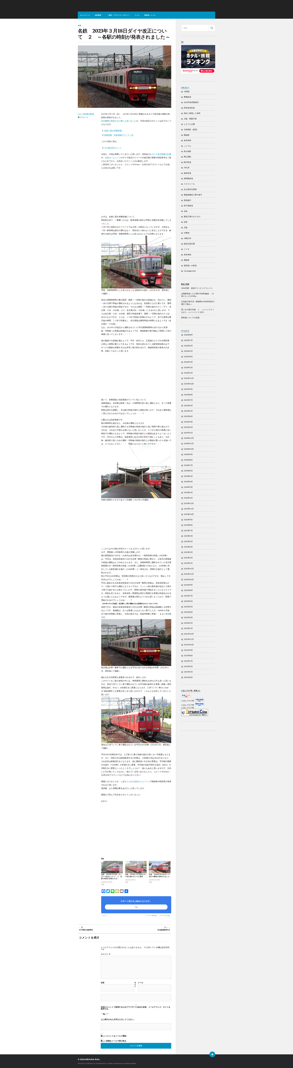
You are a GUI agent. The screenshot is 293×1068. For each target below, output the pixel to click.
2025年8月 (188, 394)
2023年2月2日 (88, 114)
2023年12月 (189, 503)
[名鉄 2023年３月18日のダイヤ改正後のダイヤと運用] (136, 867)
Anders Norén (130, 1063)
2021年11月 (189, 639)
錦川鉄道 (187, 162)
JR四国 (186, 91)
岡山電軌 (187, 157)
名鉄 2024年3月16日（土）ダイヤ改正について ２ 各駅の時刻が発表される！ (111, 876)
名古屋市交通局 (190, 189)
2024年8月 (188, 460)
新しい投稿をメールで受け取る (113, 1041)
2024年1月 (188, 498)
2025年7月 (188, 400)
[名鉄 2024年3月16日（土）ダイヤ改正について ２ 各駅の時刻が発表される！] (112, 867)
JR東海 (186, 233)
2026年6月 (188, 345)
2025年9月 (188, 389)
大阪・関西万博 (190, 119)
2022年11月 (189, 574)
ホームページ (85, 15)
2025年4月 (188, 416)
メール (140, 982)
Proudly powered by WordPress (92, 1063)
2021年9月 (188, 650)
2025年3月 (188, 422)
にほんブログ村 (187, 701)
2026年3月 (188, 362)
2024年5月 (188, 476)
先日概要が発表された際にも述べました (118, 121)
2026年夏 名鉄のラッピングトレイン (197, 288)
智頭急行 (187, 200)
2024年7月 (188, 465)
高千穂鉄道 (188, 205)
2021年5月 (188, 672)
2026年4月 (188, 356)
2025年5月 (188, 411)
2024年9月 (188, 454)
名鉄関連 (98, 15)
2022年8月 (188, 590)
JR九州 (186, 167)
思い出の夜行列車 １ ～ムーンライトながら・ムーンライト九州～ (197, 310)
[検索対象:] (198, 27)
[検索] (211, 27)
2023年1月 (188, 563)
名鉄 (79, 25)
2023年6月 (188, 536)
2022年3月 (188, 617)
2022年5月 (188, 607)
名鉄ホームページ (113, 158)
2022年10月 (189, 579)
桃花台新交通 (189, 244)
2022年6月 (188, 601)
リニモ (186, 249)
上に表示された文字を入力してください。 (118, 1019)
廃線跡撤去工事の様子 (193, 195)
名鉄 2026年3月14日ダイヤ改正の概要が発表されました (159, 875)
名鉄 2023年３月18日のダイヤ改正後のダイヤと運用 (136, 875)
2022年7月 (188, 596)
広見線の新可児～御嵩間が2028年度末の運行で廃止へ (198, 302)
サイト (135, 984)
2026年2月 (188, 367)
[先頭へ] (212, 1054)
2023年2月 (188, 558)
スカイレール (189, 184)
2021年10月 (189, 644)
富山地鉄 (187, 151)
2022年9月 (188, 585)
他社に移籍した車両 (192, 113)
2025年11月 (189, 378)
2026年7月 (188, 340)
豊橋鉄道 (187, 97)
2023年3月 (188, 552)
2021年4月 (188, 677)
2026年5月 (188, 351)
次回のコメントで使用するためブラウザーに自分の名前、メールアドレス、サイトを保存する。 (135, 1008)
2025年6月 (188, 405)
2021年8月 (188, 655)
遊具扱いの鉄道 (190, 265)
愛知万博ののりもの (192, 216)
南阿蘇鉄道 (188, 178)
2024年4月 (188, 481)
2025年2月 (188, 427)
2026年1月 (188, 373)
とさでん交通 (189, 124)
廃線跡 (186, 135)
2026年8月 (188, 335)
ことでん (187, 146)
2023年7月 (188, 530)
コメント (105, 954)
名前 (102, 982)
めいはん (154, 915)
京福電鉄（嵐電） (191, 129)
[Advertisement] (136, 192)
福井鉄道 (187, 173)
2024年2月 (188, 492)
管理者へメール (150, 15)
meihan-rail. (92, 1059)
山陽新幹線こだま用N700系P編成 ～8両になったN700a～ (197, 294)
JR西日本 (187, 238)
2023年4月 (188, 547)
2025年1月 (188, 433)
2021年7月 (188, 661)
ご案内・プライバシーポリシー (118, 15)
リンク (137, 15)
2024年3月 (188, 487)
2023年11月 (189, 509)
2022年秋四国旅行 (191, 102)
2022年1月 (188, 628)
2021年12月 (189, 634)
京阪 (185, 227)
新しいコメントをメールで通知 (113, 1036)
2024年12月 (189, 438)
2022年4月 (188, 612)
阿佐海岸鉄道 (189, 108)
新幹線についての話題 (190, 317)
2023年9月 (188, 519)
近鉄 (185, 222)
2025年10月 (189, 384)
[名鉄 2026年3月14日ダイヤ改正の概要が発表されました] (160, 867)
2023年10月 (189, 514)
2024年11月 (189, 443)
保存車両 (187, 140)
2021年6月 (188, 666)
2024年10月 (189, 449)
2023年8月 (188, 525)
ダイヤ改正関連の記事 (161, 154)
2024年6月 (188, 470)
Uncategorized (190, 271)
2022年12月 (189, 568)
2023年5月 (188, 541)
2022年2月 (188, 623)
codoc (168, 915)
